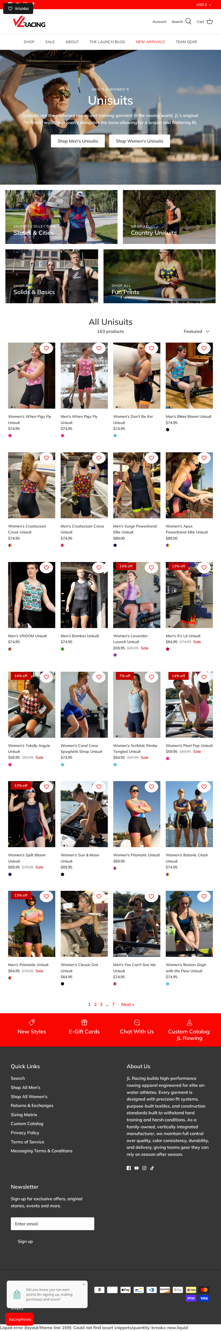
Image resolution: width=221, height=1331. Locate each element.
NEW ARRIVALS (150, 41)
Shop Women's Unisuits (139, 141)
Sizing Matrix (24, 1114)
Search (18, 1078)
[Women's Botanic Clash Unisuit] (189, 814)
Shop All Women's (29, 1096)
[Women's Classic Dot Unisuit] (84, 924)
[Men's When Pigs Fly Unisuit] (84, 375)
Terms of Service (27, 1141)
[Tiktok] (152, 1168)
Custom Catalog (27, 1123)
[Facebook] (129, 1168)
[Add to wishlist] (46, 348)
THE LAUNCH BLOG (107, 41)
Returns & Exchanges (32, 1105)
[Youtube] (136, 1168)
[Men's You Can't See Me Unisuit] (136, 924)
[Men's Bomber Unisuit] (84, 595)
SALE (50, 41)
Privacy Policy (25, 1132)
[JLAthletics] (29, 22)
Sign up (25, 1241)
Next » (127, 1004)
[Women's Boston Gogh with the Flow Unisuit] (189, 924)
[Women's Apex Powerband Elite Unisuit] (189, 485)
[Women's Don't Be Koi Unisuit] (136, 375)
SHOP (29, 41)
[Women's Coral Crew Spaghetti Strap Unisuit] (84, 704)
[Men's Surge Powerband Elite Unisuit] (136, 485)
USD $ (201, 4)
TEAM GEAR (186, 41)
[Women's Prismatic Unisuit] (136, 814)
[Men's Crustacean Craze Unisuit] (84, 485)
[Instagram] (144, 1168)
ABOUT (72, 41)
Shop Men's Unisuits (78, 141)
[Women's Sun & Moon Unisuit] (84, 814)
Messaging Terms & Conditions (41, 1150)
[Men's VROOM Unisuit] (31, 595)
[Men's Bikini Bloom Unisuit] (189, 375)
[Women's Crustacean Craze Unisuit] (31, 485)
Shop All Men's (25, 1087)
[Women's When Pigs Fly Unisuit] (31, 375)
